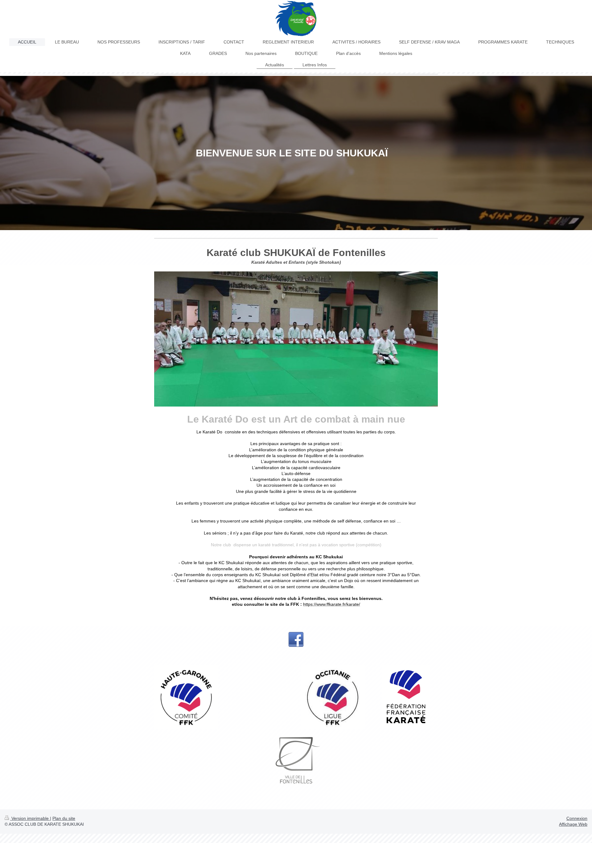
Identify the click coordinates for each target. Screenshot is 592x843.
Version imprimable (30, 818)
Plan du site (63, 818)
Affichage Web (573, 824)
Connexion (576, 818)
